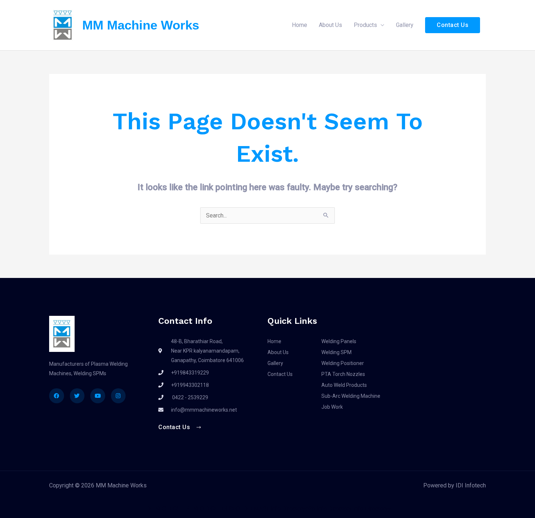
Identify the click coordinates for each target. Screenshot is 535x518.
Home (299, 24)
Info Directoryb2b (292, 508)
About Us (330, 24)
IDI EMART (255, 508)
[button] (452, 25)
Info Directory (334, 508)
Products (365, 24)
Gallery (404, 24)
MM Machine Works (140, 25)
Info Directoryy (372, 508)
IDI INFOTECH (162, 508)
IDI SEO (230, 508)
